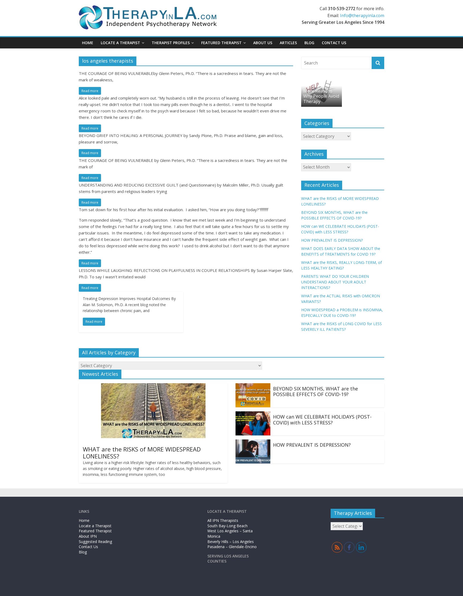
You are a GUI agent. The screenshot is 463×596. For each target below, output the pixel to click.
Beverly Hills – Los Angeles (230, 541)
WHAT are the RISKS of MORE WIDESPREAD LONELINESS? (142, 452)
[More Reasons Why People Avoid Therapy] (321, 81)
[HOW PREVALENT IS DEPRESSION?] (253, 443)
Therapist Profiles (171, 42)
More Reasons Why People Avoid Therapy (321, 96)
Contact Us (334, 42)
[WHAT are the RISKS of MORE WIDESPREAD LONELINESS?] (153, 386)
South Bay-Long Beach (227, 525)
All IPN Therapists (222, 520)
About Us (262, 42)
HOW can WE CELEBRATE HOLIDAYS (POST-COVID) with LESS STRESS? (322, 419)
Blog (309, 42)
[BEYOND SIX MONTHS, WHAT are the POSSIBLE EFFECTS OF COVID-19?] (253, 386)
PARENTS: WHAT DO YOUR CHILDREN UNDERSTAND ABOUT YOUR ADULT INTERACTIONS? (335, 282)
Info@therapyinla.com (362, 15)
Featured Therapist (95, 530)
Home (87, 42)
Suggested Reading (95, 541)
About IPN (88, 536)
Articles (288, 42)
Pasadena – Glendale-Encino (232, 546)
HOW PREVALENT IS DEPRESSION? (332, 240)
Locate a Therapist (120, 42)
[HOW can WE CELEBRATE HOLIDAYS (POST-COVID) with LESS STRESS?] (253, 414)
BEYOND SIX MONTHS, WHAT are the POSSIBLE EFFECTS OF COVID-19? (315, 391)
